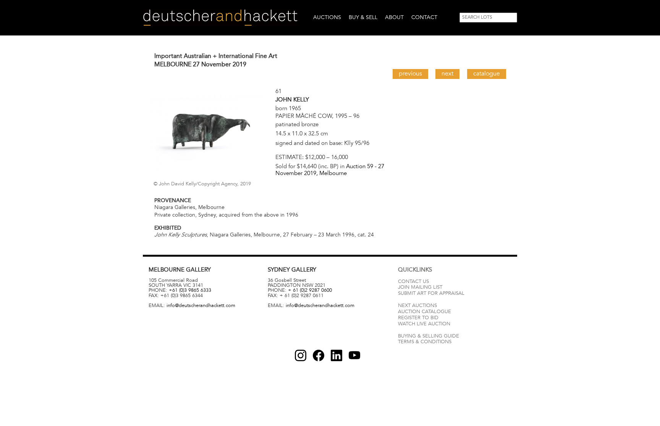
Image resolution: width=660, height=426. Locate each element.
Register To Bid (418, 318)
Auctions (327, 17)
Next (447, 73)
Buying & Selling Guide (428, 336)
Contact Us (413, 281)
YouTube (354, 355)
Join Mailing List (420, 287)
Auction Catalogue (424, 312)
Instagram (300, 355)
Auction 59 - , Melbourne (329, 169)
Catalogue (486, 73)
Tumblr (336, 355)
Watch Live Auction (424, 324)
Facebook (318, 355)
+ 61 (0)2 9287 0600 (310, 290)
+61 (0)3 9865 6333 (190, 290)
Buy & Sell (363, 17)
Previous (410, 73)
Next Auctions (417, 305)
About (394, 17)
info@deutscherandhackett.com (201, 305)
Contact (424, 17)
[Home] (220, 18)
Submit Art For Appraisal (431, 293)
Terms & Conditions (424, 342)
